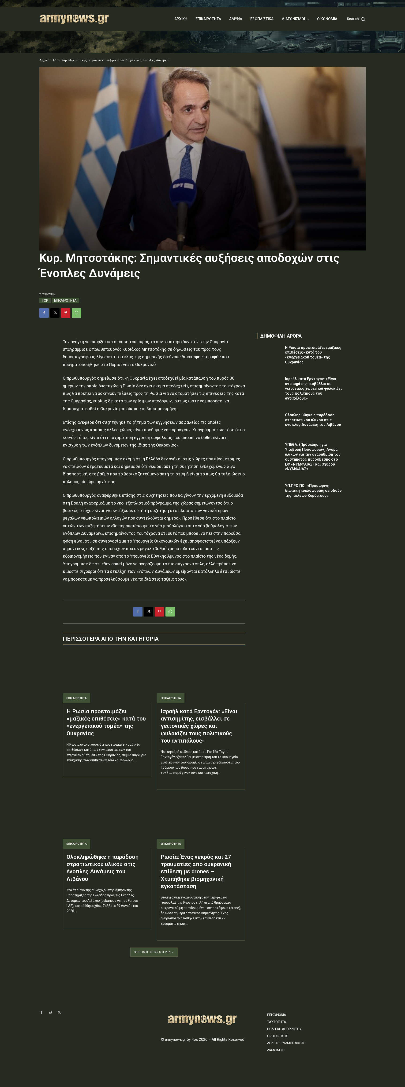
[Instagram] (50, 1012)
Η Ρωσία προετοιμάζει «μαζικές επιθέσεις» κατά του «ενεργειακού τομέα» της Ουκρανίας (313, 354)
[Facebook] (44, 313)
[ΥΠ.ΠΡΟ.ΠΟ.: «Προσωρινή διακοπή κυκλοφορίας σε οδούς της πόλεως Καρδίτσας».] (269, 492)
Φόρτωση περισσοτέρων (152, 952)
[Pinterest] (65, 313)
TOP (56, 60)
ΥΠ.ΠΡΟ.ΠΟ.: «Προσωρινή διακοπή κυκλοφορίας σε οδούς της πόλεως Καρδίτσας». (313, 490)
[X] (55, 313)
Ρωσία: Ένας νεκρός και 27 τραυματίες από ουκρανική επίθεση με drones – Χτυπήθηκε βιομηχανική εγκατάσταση (196, 872)
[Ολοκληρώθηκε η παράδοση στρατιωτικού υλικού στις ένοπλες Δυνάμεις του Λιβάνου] (107, 822)
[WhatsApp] (76, 313)
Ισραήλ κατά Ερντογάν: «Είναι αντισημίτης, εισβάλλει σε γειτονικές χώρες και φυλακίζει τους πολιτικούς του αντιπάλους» (199, 726)
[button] (356, 19)
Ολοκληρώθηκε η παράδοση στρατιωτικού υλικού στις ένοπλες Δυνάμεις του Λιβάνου (313, 420)
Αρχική (44, 60)
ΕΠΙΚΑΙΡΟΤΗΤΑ (65, 300)
